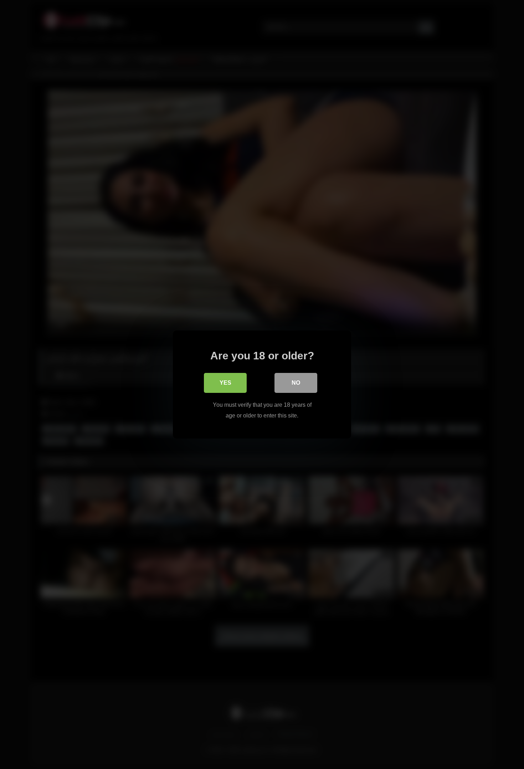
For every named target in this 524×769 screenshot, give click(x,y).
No (296, 383)
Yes (225, 383)
